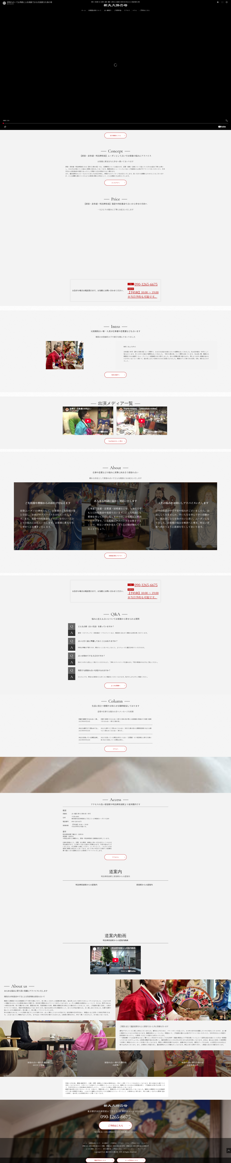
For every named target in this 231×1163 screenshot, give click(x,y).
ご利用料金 (117, 10)
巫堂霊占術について (94, 10)
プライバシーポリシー (129, 1149)
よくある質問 (89, 1149)
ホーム (83, 10)
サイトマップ (141, 1149)
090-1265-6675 (116, 1116)
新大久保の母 (107, 1149)
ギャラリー (98, 1149)
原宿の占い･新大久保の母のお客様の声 (138, 1146)
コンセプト (144, 1143)
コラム (134, 10)
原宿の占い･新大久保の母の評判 (115, 1146)
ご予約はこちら (145, 10)
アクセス (127, 10)
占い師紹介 (107, 10)
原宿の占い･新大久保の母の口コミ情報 (93, 1146)
